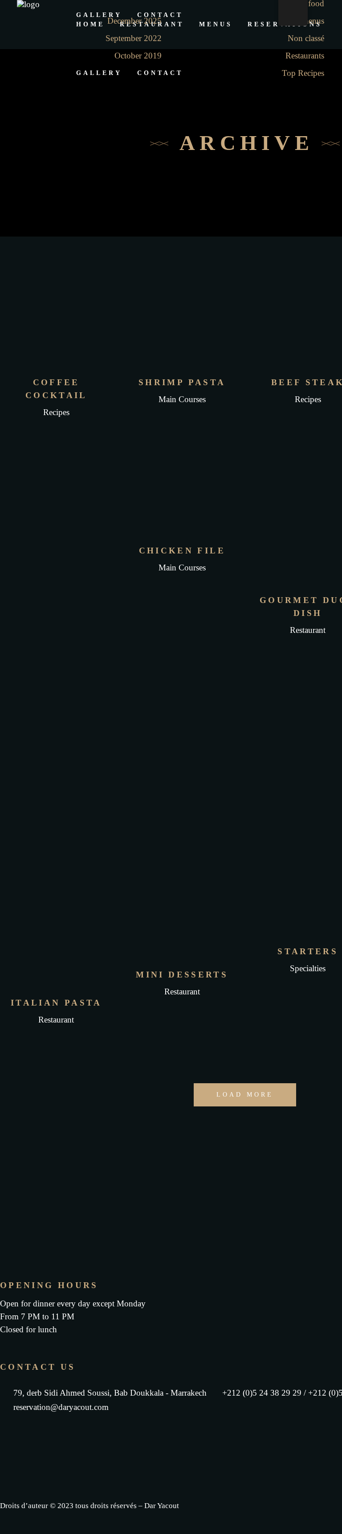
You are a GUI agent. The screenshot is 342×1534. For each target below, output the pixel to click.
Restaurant (308, 630)
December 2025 (134, 20)
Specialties (308, 968)
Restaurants (304, 55)
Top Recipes (303, 73)
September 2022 (134, 38)
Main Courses (182, 399)
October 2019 (138, 55)
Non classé (306, 38)
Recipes (56, 412)
